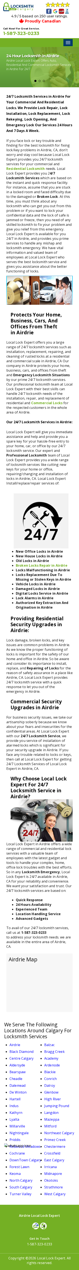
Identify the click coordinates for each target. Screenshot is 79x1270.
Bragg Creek (54, 1051)
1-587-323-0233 (21, 33)
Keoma (15, 1173)
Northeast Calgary (59, 1133)
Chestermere (54, 1146)
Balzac (49, 1044)
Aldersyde (17, 1065)
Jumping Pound (56, 1105)
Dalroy (49, 1085)
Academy (51, 1058)
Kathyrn (15, 1112)
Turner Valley (20, 1194)
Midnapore (53, 1173)
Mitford (50, 1126)
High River (52, 1099)
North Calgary (20, 1180)
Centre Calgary (21, 1058)
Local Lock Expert (51, 1258)
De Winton (18, 1092)
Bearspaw (17, 1072)
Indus (14, 1105)
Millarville (17, 1126)
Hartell (14, 1099)
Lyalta (14, 1119)
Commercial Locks (47, 403)
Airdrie (14, 1044)
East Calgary (54, 1160)
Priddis (14, 1139)
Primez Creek (55, 1139)
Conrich (50, 1078)
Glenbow (51, 1092)
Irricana (50, 1167)
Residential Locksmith (25, 168)
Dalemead (17, 1085)
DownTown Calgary (25, 1160)
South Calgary (20, 1187)
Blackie (50, 1072)
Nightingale (19, 1133)
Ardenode (52, 1065)
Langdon (51, 1112)
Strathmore (53, 1187)
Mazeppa (51, 1119)
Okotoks (51, 1180)
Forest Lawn (19, 1167)
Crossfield (52, 1153)
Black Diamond (21, 1051)
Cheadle (15, 1078)
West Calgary (55, 1194)
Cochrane (17, 1153)
